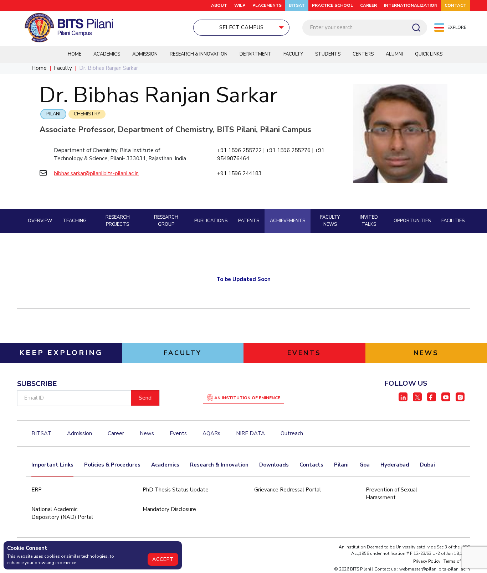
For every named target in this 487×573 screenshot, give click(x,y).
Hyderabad (394, 464)
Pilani (53, 114)
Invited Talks (369, 221)
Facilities (453, 221)
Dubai (427, 464)
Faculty (293, 54)
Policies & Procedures (112, 464)
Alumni (394, 54)
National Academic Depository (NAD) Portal (62, 513)
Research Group (166, 221)
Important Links (52, 464)
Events (178, 433)
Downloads (274, 464)
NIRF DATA (250, 433)
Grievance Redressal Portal (287, 489)
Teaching (75, 221)
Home (74, 54)
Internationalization (410, 5)
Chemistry (87, 114)
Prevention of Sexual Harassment (391, 493)
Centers (363, 54)
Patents (248, 221)
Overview (40, 221)
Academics (106, 54)
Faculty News (330, 221)
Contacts (311, 464)
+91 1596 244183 (239, 173)
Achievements (287, 221)
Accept (163, 559)
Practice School (332, 5)
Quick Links (428, 54)
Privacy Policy (426, 561)
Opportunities (412, 221)
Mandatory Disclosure (169, 509)
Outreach (292, 433)
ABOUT (219, 5)
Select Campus (241, 27)
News (147, 433)
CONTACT (455, 5)
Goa (364, 464)
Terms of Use (457, 561)
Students (327, 54)
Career (368, 5)
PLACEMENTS (267, 5)
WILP (239, 5)
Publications (210, 221)
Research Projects (118, 221)
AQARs (211, 433)
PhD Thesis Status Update (176, 489)
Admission (145, 54)
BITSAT (297, 5)
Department (255, 54)
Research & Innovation (198, 54)
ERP (36, 489)
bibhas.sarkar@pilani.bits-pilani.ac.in (96, 173)
